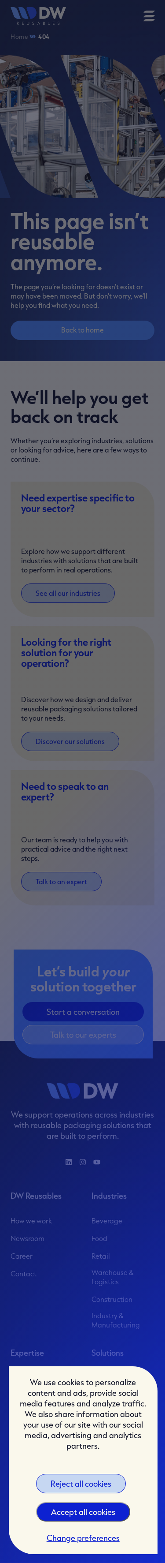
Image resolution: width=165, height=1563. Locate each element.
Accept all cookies (83, 1512)
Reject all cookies (81, 1483)
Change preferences (83, 1538)
